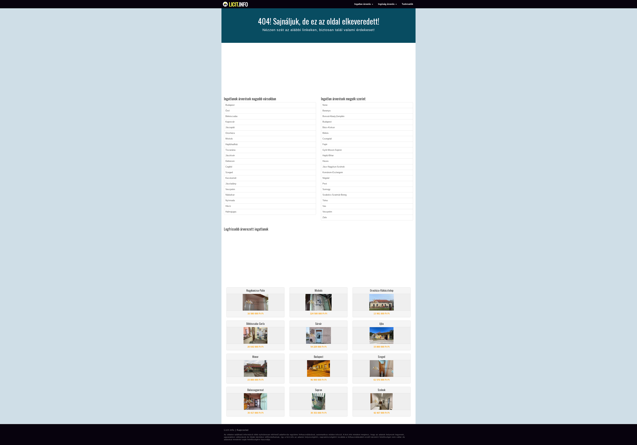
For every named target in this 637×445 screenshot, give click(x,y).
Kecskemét (230, 178)
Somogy (326, 189)
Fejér (324, 144)
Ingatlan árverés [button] (362, 4)
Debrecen (230, 161)
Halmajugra (230, 212)
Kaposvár (230, 122)
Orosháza (230, 133)
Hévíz (228, 206)
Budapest (230, 105)
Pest (324, 184)
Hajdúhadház (231, 144)
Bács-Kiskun (328, 127)
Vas (324, 206)
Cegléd (228, 167)
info (238, 4)
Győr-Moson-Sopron (332, 150)
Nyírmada (230, 200)
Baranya (326, 111)
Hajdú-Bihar (328, 155)
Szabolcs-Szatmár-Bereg (334, 195)
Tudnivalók (407, 4)
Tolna (325, 200)
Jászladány (230, 184)
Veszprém (230, 189)
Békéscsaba (231, 116)
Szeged (229, 172)
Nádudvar (230, 195)
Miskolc (229, 139)
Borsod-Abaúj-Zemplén (333, 116)
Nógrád (325, 178)
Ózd (227, 111)
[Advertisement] (318, 70)
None (324, 105)
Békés (325, 133)
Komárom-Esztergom (332, 172)
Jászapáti (230, 127)
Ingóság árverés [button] (386, 4)
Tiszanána (230, 150)
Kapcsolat (242, 430)
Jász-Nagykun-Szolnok (333, 167)
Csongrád (327, 139)
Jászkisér (230, 155)
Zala (324, 217)
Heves (325, 161)
